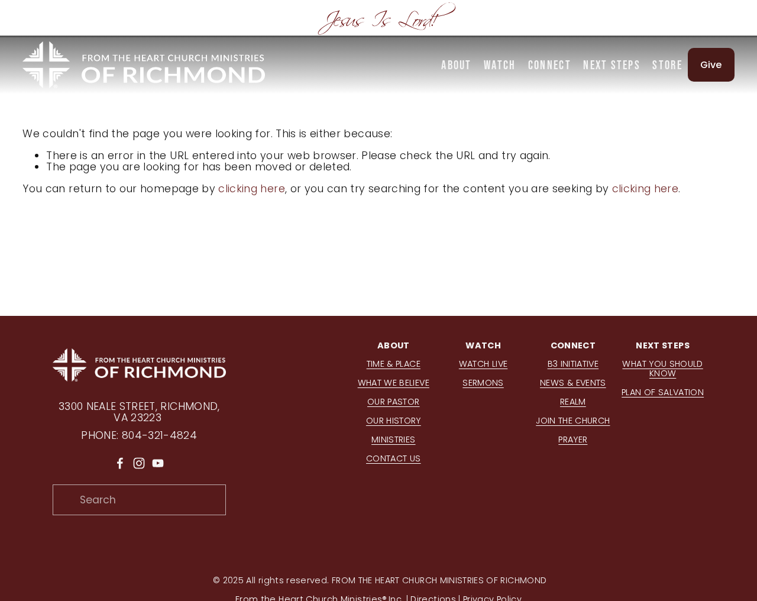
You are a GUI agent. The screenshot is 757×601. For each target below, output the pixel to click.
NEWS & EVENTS (573, 383)
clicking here (251, 189)
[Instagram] (139, 463)
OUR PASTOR (393, 402)
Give (711, 65)
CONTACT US (393, 459)
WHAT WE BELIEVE (393, 383)
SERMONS (482, 383)
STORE (667, 65)
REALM (573, 402)
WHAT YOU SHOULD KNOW (662, 369)
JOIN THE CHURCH (573, 421)
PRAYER (572, 440)
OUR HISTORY (393, 421)
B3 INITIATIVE (573, 364)
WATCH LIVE (483, 364)
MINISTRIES (393, 440)
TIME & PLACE (393, 364)
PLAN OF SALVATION (663, 393)
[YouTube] (158, 463)
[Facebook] (120, 463)
